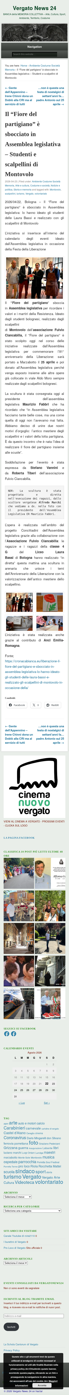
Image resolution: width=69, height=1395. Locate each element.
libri (55, 1147)
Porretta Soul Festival (48, 1162)
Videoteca (24, 1182)
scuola (9, 1171)
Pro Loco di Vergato (14, 1248)
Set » (47, 1103)
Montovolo (55, 189)
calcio (41, 1123)
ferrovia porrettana (16, 1143)
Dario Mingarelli (36, 1138)
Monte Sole (24, 1157)
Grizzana (10, 1147)
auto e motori (27, 1123)
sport (40, 1171)
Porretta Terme (11, 1166)
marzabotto (10, 1157)
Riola (34, 1166)
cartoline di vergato (50, 1128)
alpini (6, 1123)
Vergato (29, 193)
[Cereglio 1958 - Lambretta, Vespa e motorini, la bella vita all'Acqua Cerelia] (19, 972)
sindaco (25, 1171)
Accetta (42, 1385)
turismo (20, 193)
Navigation (34, 46)
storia (49, 1172)
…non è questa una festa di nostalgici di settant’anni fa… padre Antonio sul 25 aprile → (50, 96)
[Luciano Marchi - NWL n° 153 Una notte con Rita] (19, 939)
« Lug (22, 1103)
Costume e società (40, 185)
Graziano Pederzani (49, 1143)
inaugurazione (35, 1148)
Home (24, 65)
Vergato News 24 (34, 8)
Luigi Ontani (28, 1152)
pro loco (24, 1166)
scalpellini (10, 193)
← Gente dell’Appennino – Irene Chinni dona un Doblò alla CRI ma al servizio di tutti (19, 96)
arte (13, 1122)
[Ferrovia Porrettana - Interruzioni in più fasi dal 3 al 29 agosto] (19, 1004)
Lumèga (39, 1152)
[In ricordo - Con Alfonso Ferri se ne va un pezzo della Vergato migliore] (50, 874)
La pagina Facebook (19, 837)
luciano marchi (12, 1152)
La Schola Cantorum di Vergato (21, 1344)
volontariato (41, 193)
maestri (49, 1152)
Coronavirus (15, 1137)
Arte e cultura (22, 185)
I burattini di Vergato (15, 1242)
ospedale (11, 1161)
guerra (23, 1147)
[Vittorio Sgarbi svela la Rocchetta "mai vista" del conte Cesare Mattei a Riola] (50, 972)
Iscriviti (11, 1327)
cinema (39, 1133)
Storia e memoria (22, 189)
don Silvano (54, 1138)
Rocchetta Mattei (50, 1166)
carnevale (33, 1128)
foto (33, 1142)
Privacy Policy (12, 1350)
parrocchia (27, 1161)
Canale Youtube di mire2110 (19, 1236)
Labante (48, 1148)
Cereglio (30, 1133)
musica (48, 1157)
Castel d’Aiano (15, 1132)
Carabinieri (14, 1127)
